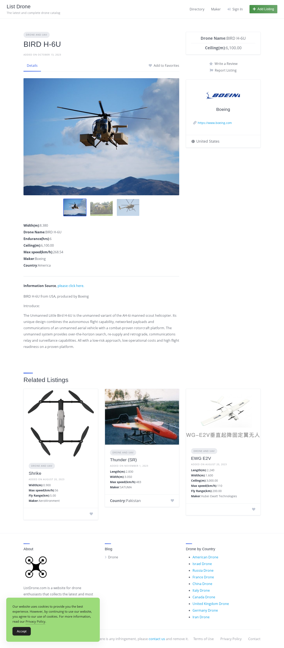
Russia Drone (203, 570)
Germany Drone (205, 610)
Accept (21, 631)
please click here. (71, 285)
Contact (254, 639)
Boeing (223, 109)
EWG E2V (201, 458)
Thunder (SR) (123, 459)
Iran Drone (201, 617)
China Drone (202, 583)
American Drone (205, 557)
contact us (157, 639)
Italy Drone (201, 590)
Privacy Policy (231, 639)
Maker (216, 9)
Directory (197, 9)
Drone (113, 557)
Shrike (35, 473)
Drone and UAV (36, 34)
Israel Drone (202, 563)
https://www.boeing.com (215, 123)
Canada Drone (204, 597)
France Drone (203, 577)
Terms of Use (203, 639)
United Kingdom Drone (211, 603)
